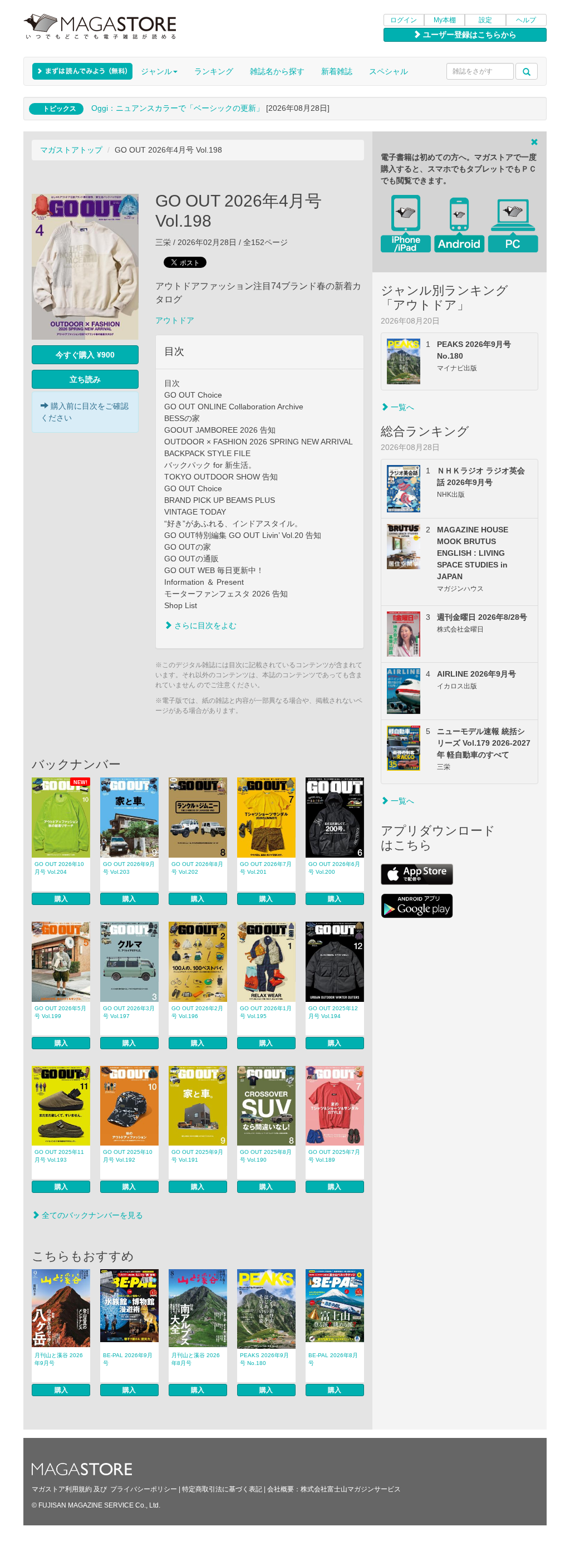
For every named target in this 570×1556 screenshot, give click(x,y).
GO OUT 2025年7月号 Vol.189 (334, 1156)
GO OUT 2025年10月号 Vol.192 (128, 1156)
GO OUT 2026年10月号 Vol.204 (59, 868)
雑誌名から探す (277, 71)
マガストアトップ (71, 149)
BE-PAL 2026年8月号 (333, 1359)
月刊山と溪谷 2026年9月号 (59, 1359)
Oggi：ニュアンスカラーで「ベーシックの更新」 (177, 108)
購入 (61, 899)
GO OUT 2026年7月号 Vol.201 (266, 868)
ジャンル (156, 71)
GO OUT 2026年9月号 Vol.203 (129, 868)
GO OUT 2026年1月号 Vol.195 (266, 1012)
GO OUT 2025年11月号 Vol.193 (59, 1156)
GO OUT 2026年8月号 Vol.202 (197, 868)
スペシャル (388, 71)
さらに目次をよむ (204, 625)
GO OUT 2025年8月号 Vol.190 (266, 1156)
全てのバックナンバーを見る (91, 1215)
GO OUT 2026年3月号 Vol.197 (129, 1012)
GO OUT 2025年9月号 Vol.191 (197, 1156)
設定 (485, 20)
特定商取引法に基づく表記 (222, 1489)
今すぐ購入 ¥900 (85, 354)
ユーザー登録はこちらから (469, 34)
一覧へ (401, 407)
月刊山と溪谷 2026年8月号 (195, 1359)
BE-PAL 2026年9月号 (128, 1359)
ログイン (403, 20)
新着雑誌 (336, 71)
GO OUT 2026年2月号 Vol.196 (197, 1012)
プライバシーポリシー (143, 1489)
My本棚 (445, 20)
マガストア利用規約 (62, 1489)
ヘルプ (526, 20)
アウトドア (174, 320)
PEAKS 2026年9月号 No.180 (264, 1359)
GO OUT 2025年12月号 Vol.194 (333, 1012)
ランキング (213, 71)
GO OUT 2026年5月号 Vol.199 (60, 1012)
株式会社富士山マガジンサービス (351, 1489)
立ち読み (85, 379)
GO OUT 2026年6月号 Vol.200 (334, 868)
